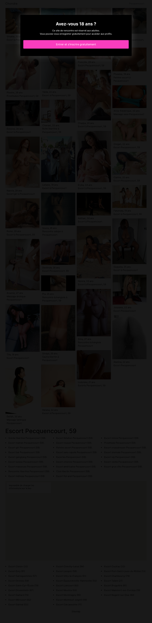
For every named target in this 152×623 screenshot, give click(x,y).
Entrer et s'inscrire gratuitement (76, 44)
